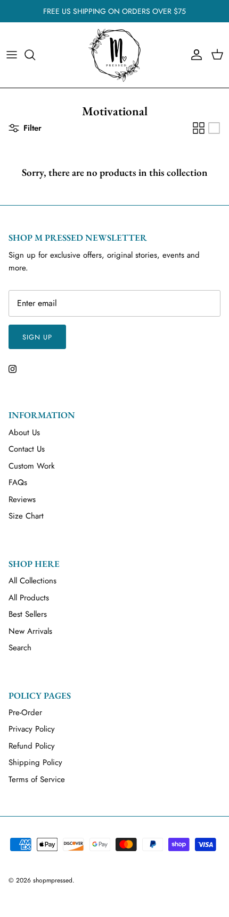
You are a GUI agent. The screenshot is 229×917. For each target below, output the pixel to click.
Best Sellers (28, 614)
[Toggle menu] (11, 54)
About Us (24, 432)
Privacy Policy (32, 729)
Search (20, 647)
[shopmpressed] (114, 55)
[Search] (35, 54)
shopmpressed (52, 880)
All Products (29, 598)
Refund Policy (32, 746)
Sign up (37, 337)
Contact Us (27, 449)
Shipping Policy (35, 762)
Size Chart (26, 516)
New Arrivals (30, 631)
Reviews (22, 499)
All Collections (32, 581)
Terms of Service (37, 779)
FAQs (18, 482)
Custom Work (32, 466)
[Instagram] (13, 369)
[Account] (194, 54)
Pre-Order (25, 712)
